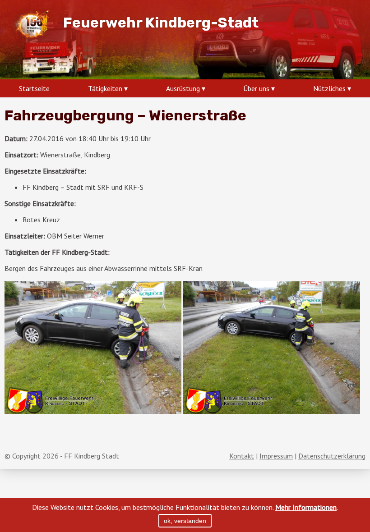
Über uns (256, 88)
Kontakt (241, 455)
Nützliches (329, 88)
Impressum (276, 455)
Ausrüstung (183, 88)
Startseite (34, 88)
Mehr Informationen (306, 507)
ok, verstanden (185, 520)
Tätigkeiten (105, 88)
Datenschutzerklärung (331, 455)
